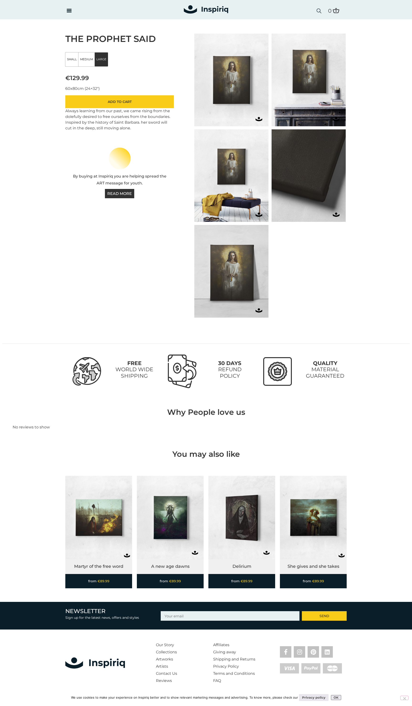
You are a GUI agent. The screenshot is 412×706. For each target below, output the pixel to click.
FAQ (217, 680)
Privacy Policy (226, 666)
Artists (162, 666)
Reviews (164, 680)
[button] (69, 11)
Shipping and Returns (234, 659)
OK (336, 697)
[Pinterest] (313, 652)
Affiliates (221, 645)
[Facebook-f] (285, 652)
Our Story (165, 645)
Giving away (224, 652)
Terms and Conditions (234, 673)
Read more (119, 193)
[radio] (71, 59)
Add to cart (120, 102)
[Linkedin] (327, 652)
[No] (404, 698)
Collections (166, 652)
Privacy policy (313, 697)
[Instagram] (299, 652)
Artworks (164, 659)
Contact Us (166, 673)
